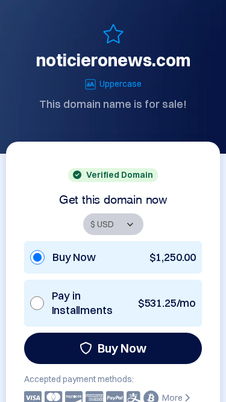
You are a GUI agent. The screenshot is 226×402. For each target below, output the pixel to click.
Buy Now (122, 348)
